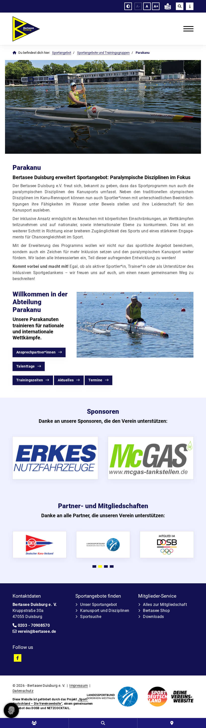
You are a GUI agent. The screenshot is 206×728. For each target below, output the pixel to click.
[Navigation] (186, 28)
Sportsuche (90, 616)
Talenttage (25, 366)
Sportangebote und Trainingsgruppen (103, 53)
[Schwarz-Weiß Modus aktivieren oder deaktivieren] (128, 6)
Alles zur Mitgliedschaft (165, 604)
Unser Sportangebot (98, 604)
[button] (94, 566)
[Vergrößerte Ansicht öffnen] (135, 325)
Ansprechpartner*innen (36, 352)
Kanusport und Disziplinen (104, 610)
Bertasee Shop (156, 610)
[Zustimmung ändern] (11, 710)
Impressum (78, 686)
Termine (95, 380)
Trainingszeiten (29, 380)
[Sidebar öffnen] (189, 6)
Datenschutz (23, 691)
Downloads (153, 616)
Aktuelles (66, 380)
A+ (156, 6)
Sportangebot (61, 53)
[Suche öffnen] (179, 6)
